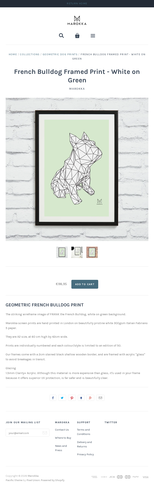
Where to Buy (63, 437)
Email (100, 398)
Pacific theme (14, 480)
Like (53, 398)
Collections (29, 54)
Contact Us (62, 429)
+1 (90, 398)
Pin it (72, 398)
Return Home (77, 3)
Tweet (62, 398)
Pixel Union (33, 480)
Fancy (81, 398)
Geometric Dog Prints (60, 54)
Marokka (77, 88)
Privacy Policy (85, 454)
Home (13, 54)
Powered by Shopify (52, 480)
